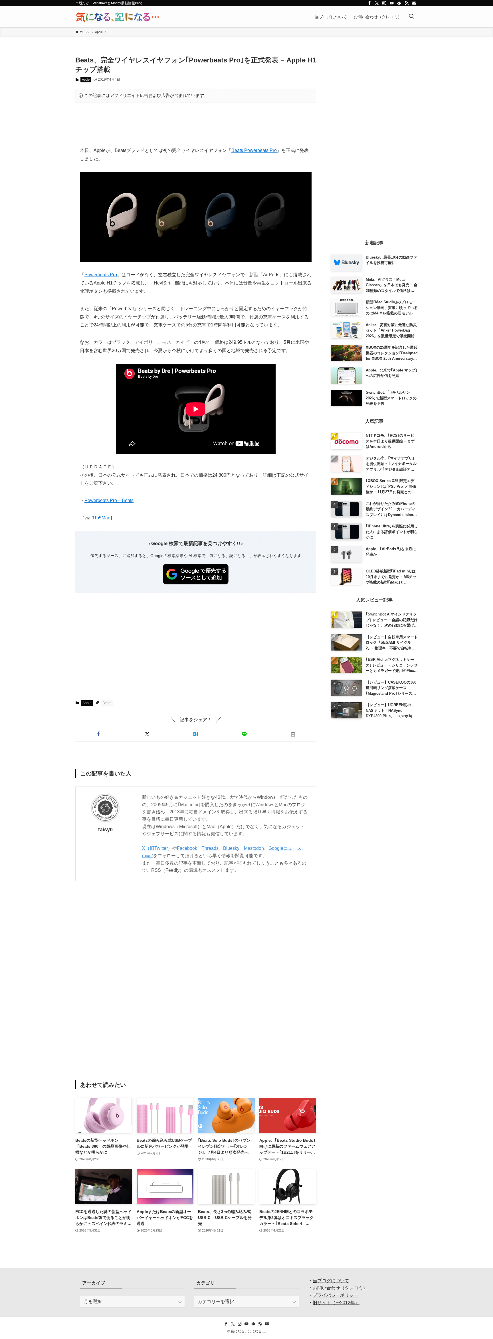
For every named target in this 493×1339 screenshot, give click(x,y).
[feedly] (399, 3)
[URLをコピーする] (293, 734)
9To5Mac (101, 517)
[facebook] (369, 3)
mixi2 (147, 855)
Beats (106, 703)
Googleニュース (285, 848)
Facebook (187, 848)
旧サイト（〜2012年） (336, 1302)
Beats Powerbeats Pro (254, 150)
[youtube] (391, 3)
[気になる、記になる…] (117, 17)
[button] (98, 734)
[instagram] (384, 3)
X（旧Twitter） (157, 848)
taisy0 (105, 829)
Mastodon (254, 848)
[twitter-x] (377, 3)
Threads (210, 848)
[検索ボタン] (411, 16)
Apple (86, 79)
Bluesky (231, 848)
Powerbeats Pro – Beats (109, 500)
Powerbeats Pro (100, 274)
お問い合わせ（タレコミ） (340, 1287)
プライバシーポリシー (335, 1295)
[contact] (414, 3)
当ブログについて (331, 1280)
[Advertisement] (195, 124)
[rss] (406, 3)
